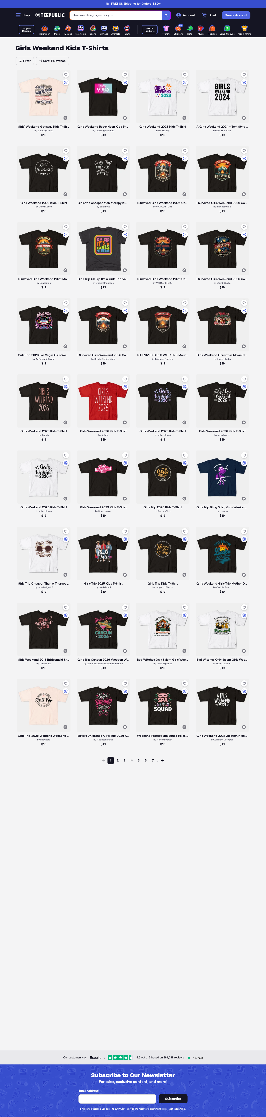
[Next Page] (162, 760)
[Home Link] (49, 15)
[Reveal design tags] (65, 118)
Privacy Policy (124, 1109)
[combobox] (116, 15)
